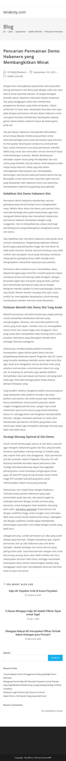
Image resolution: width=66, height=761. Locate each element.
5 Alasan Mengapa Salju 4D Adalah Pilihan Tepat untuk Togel (33, 612)
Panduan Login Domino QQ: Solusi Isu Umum (24, 692)
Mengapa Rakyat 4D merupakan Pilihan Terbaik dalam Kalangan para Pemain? (33, 632)
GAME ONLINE (15, 76)
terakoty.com (14, 12)
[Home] (4, 31)
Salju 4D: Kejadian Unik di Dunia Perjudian (33, 591)
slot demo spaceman (26, 509)
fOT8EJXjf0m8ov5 (16, 72)
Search (6, 652)
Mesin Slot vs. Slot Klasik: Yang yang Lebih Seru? (25, 696)
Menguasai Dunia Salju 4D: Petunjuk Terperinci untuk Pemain (31, 681)
